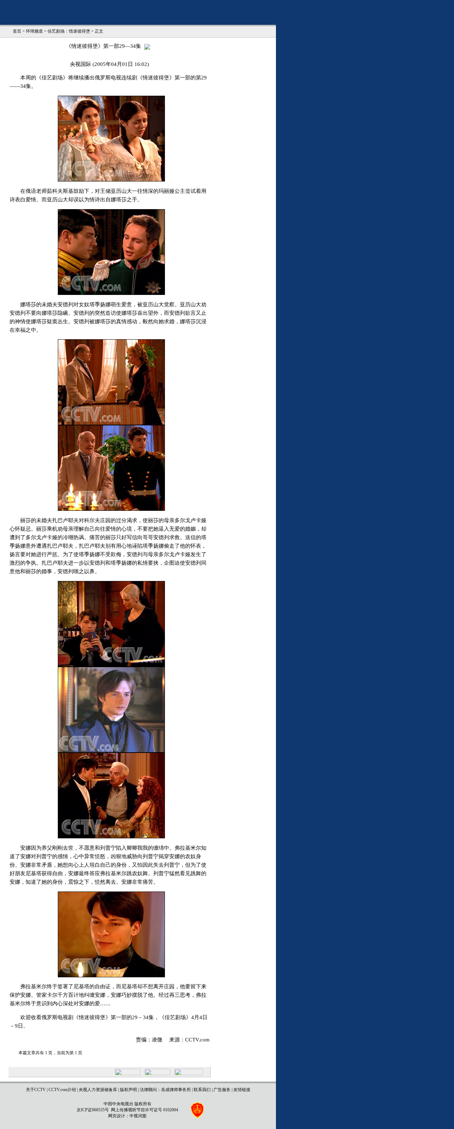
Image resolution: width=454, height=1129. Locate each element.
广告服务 (222, 1089)
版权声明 (128, 1089)
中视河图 (137, 1115)
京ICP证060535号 (93, 1109)
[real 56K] (147, 46)
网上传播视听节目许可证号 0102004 (144, 1109)
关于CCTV (36, 1089)
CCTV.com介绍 (62, 1089)
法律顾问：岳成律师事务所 (165, 1089)
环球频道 (34, 31)
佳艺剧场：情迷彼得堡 (69, 31)
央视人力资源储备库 (98, 1089)
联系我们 (202, 1089)
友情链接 (241, 1089)
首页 (17, 31)
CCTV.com (197, 1040)
